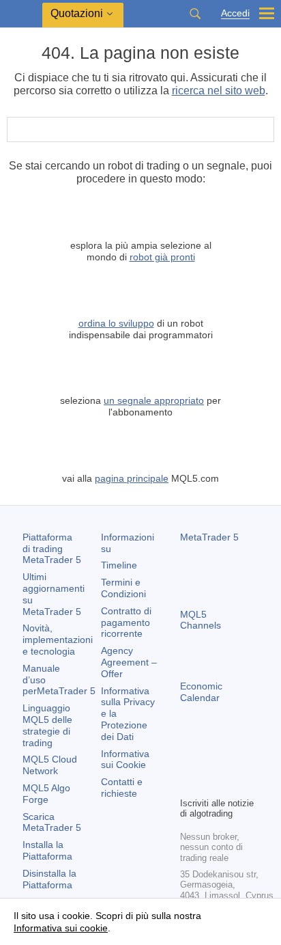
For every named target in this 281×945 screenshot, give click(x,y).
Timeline (119, 565)
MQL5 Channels (200, 620)
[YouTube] (188, 784)
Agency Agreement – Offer (129, 662)
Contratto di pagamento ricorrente (126, 622)
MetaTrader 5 (209, 537)
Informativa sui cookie (61, 927)
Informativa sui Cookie (125, 759)
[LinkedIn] (210, 784)
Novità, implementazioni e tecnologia (58, 639)
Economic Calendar (201, 692)
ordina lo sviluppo (116, 323)
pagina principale (131, 478)
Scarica (52, 822)
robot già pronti (162, 256)
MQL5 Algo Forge (46, 793)
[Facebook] (188, 762)
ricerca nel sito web (218, 90)
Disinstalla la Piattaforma (49, 879)
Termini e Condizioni (123, 588)
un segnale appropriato (154, 400)
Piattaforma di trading (52, 549)
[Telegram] (210, 762)
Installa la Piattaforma (47, 850)
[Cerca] (195, 13)
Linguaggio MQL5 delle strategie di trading (47, 725)
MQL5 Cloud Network (50, 765)
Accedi (235, 13)
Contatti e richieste (122, 787)
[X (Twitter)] (232, 762)
